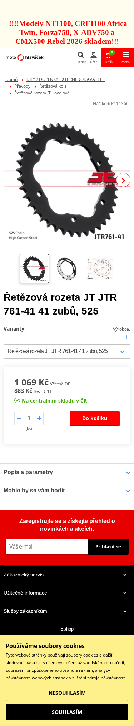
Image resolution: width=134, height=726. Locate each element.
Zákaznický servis (24, 574)
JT (128, 336)
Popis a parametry (28, 472)
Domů (11, 79)
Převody (22, 86)
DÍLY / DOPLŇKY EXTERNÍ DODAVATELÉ (65, 79)
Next (123, 180)
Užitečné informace (25, 593)
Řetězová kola (53, 86)
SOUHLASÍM (67, 712)
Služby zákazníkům (25, 611)
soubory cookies (82, 655)
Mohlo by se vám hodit (34, 490)
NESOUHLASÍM (67, 692)
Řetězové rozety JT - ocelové (42, 93)
